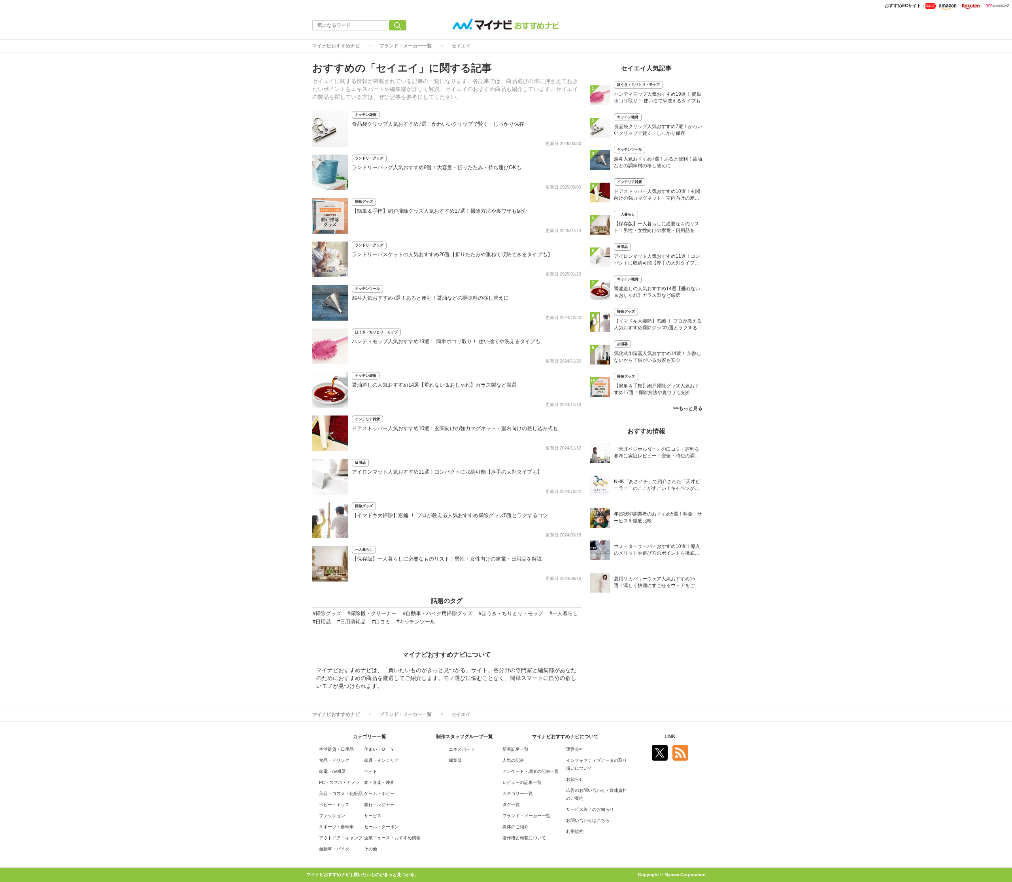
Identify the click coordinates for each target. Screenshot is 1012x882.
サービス (372, 815)
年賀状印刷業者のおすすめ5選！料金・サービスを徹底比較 (658, 517)
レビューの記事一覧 (522, 782)
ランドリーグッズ (369, 158)
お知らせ (574, 779)
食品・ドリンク (334, 760)
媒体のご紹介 (515, 826)
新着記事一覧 (515, 749)
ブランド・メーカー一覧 (406, 46)
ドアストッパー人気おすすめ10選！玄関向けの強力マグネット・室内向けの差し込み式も (455, 428)
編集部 (455, 760)
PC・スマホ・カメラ (339, 782)
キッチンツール (367, 289)
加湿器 (622, 344)
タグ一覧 (511, 804)
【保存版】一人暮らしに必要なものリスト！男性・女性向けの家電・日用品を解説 (447, 559)
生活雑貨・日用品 (336, 749)
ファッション (332, 815)
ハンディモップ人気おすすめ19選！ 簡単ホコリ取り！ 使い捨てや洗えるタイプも (446, 341)
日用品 (360, 463)
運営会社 (574, 749)
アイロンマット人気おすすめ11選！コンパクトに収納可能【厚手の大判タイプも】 (447, 472)
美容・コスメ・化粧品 (341, 793)
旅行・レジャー (379, 804)
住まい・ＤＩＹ (379, 749)
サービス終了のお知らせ (590, 809)
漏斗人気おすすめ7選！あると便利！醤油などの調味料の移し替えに (430, 298)
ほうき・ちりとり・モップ (376, 332)
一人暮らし (364, 549)
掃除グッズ (364, 202)
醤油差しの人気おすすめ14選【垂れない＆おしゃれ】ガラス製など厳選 (434, 385)
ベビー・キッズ (334, 804)
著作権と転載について (524, 837)
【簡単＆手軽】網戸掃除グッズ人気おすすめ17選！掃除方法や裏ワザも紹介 (439, 211)
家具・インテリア (381, 760)
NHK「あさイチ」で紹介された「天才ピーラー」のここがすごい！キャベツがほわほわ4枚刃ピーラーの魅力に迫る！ (657, 486)
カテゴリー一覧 (517, 793)
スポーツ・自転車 (336, 826)
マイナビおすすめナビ (336, 46)
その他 (370, 848)
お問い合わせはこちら (588, 820)
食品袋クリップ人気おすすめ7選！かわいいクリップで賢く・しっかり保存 (438, 124)
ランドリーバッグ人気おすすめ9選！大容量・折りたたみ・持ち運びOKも (436, 167)
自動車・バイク (334, 848)
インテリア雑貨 (367, 419)
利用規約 (574, 831)
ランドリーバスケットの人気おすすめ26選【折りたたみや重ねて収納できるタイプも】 (452, 254)
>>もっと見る (687, 408)
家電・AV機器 (332, 771)
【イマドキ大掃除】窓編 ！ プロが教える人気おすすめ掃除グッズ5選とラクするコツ (450, 515)
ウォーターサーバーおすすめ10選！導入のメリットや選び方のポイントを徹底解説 (657, 550)
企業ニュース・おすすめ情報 (392, 837)
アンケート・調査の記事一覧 (530, 771)
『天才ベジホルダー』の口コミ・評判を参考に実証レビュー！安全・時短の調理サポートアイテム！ (656, 453)
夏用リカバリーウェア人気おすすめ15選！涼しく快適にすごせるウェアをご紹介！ (656, 583)
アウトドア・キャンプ (341, 837)
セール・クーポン (381, 826)
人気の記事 (513, 760)
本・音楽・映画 (379, 782)
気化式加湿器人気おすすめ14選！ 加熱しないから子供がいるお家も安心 (657, 357)
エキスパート (462, 749)
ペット (370, 771)
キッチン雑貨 (365, 115)
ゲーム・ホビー (379, 793)
